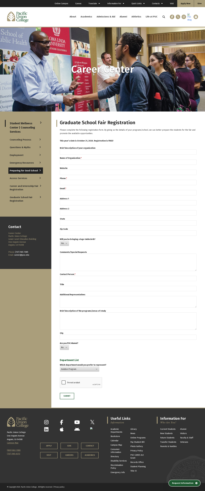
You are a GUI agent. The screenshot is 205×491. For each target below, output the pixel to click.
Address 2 (64, 209)
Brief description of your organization (77, 148)
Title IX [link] (133, 471)
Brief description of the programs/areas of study (83, 311)
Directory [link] (115, 456)
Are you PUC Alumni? (69, 343)
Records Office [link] (137, 462)
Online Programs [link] (138, 438)
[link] (94, 3)
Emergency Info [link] (118, 472)
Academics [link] (86, 16)
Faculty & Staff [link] (186, 438)
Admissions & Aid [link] (106, 16)
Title (62, 284)
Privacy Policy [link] (136, 451)
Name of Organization (71, 158)
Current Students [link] (168, 429)
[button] (164, 17)
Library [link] (133, 429)
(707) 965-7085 (21, 252)
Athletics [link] (136, 16)
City (61, 333)
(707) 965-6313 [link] (13, 454)
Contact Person (67, 274)
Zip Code (64, 229)
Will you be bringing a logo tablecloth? (77, 239)
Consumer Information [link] (116, 450)
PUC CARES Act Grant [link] (137, 456)
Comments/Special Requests (73, 252)
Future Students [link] (167, 438)
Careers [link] (69, 455)
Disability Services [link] (119, 461)
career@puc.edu (21, 255)
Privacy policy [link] (59, 487)
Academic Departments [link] (116, 430)
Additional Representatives (72, 294)
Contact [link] (90, 446)
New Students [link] (166, 433)
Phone (63, 178)
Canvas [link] (78, 3)
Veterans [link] (184, 442)
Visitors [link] (183, 433)
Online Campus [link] (61, 3)
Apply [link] (49, 446)
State (62, 219)
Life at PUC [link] (151, 16)
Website (63, 168)
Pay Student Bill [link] (137, 442)
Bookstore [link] (115, 436)
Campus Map (12, 443)
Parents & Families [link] (168, 446)
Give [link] (199, 3)
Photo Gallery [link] (136, 446)
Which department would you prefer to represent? (83, 365)
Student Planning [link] (138, 466)
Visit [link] (172, 3)
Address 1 (64, 199)
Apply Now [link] (185, 3)
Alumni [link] (123, 16)
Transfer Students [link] (168, 442)
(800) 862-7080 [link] (13, 450)
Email (63, 188)
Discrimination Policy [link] (117, 466)
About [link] (73, 16)
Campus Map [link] (116, 445)
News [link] (132, 433)
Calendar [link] (115, 440)
